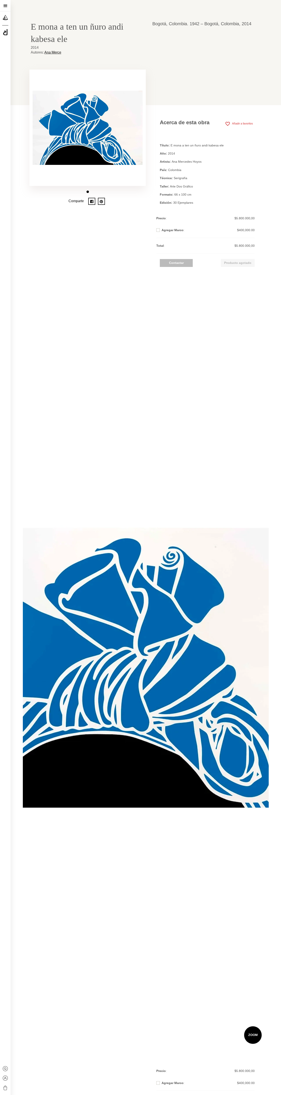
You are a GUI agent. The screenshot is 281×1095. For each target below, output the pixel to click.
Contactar (176, 263)
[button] (87, 192)
